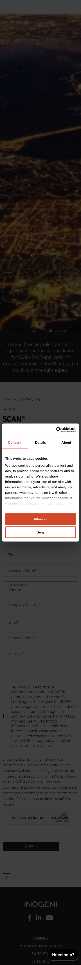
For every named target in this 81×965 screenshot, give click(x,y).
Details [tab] (40, 442)
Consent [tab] (14, 442)
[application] (63, 956)
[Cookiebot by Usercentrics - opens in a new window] (57, 430)
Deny (40, 532)
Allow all (40, 519)
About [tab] (66, 442)
